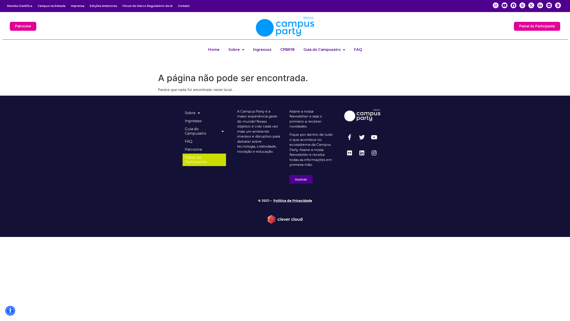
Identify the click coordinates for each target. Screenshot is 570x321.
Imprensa (77, 6)
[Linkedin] (361, 152)
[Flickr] (349, 152)
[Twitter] (361, 137)
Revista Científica (19, 6)
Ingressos (262, 49)
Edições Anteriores (103, 6)
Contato (184, 6)
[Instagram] (374, 152)
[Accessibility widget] (10, 311)
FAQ (358, 49)
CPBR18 (287, 49)
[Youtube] (374, 137)
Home (214, 49)
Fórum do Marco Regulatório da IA (147, 6)
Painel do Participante (196, 159)
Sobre (234, 49)
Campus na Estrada (51, 6)
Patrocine (193, 149)
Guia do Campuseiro (322, 49)
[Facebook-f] (349, 137)
